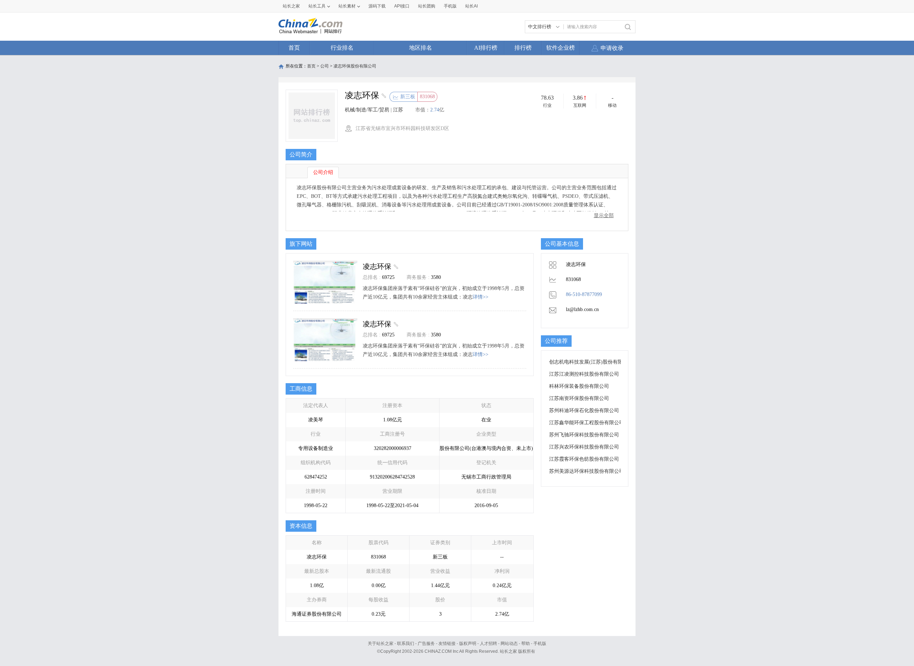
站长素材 (347, 6)
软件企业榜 (560, 48)
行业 (547, 105)
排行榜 (523, 48)
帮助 (525, 643)
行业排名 (342, 48)
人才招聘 (488, 643)
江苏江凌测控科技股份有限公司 (584, 374)
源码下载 (377, 6)
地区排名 (420, 48)
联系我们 (405, 643)
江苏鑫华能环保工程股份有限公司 (586, 422)
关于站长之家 (380, 643)
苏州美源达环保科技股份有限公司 (586, 471)
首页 (294, 48)
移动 (612, 105)
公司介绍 (323, 172)
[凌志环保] (395, 266)
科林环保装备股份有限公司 (579, 386)
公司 (324, 66)
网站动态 (509, 643)
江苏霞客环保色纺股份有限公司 (584, 459)
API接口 (402, 6)
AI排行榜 (485, 48)
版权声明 (467, 643)
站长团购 (426, 6)
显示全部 (604, 215)
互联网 (579, 105)
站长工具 (317, 6)
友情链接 (447, 643)
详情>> (480, 297)
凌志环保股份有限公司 (354, 66)
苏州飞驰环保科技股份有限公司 (584, 434)
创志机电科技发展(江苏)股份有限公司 (591, 362)
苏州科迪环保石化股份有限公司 (584, 410)
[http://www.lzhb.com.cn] (383, 96)
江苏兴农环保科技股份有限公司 (584, 447)
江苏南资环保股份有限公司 (579, 398)
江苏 (398, 109)
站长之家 (291, 6)
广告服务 (426, 643)
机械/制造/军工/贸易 (367, 109)
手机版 (539, 643)
